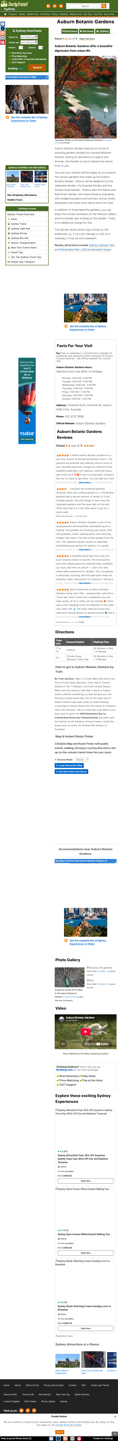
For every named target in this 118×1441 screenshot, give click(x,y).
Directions (70, 31)
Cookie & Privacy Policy (69, 1424)
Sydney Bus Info (19, 238)
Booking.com (64, 1069)
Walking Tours (76, 14)
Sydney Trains (18, 223)
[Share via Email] (2, 37)
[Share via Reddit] (2, 33)
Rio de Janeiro (48, 1401)
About (18, 1385)
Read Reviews (87, 38)
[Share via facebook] (2, 24)
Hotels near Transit (100, 1385)
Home (6, 1385)
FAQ (84, 1385)
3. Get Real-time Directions (71, 771)
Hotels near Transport (22, 261)
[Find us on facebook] (48, 6)
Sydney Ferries (18, 233)
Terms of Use (32, 1385)
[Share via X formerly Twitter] (2, 28)
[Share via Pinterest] (34, 1410)
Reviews (88, 31)
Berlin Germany (82, 1394)
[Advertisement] (85, 273)
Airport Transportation (23, 242)
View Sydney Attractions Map (21, 77)
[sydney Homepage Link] (5, 14)
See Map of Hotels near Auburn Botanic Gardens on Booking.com (81, 861)
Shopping (63, 14)
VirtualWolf (101, 971)
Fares (13, 219)
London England (11, 1401)
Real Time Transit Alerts (23, 247)
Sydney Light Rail (20, 228)
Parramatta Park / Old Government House (85, 249)
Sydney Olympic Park (102, 245)
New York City (63, 1394)
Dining (55, 14)
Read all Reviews (62, 622)
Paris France (30, 1401)
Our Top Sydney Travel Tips (25, 257)
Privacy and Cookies (54, 1385)
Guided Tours (33, 14)
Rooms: (13, 47)
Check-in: (13, 37)
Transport (12, 14)
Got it (60, 1432)
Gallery (104, 31)
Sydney (63, 1401)
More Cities (109, 14)
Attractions (45, 14)
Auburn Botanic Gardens (90, 423)
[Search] (103, 6)
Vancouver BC (10, 1394)
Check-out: (14, 42)
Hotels (22, 14)
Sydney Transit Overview (20, 214)
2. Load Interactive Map (69, 765)
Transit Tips (16, 252)
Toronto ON (28, 1394)
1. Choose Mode (64, 759)
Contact (72, 1385)
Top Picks (98, 14)
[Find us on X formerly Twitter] (54, 6)
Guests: (32, 47)
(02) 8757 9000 (74, 416)
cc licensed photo (70, 997)
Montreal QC (45, 1394)
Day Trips (88, 14)
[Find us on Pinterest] (61, 6)
